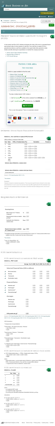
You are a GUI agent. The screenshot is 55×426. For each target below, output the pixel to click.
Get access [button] (28, 106)
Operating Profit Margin (18, 86)
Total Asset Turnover (18, 90)
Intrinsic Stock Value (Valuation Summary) (17, 52)
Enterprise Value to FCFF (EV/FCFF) (19, 83)
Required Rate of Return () (13, 54)
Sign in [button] (51, 16)
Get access (43, 16)
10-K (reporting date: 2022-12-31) (18, 318)
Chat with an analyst (47, 13)
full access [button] (17, 98)
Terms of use (29, 422)
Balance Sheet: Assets (16, 74)
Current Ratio (16, 88)
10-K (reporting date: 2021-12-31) (34, 318)
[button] (5, 271)
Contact (52, 422)
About (23, 422)
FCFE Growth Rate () (12, 56)
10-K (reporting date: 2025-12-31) (16, 175)
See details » (8, 178)
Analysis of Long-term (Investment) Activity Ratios (22, 78)
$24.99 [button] (51, 25)
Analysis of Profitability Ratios (17, 76)
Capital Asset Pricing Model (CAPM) (19, 85)
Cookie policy (45, 422)
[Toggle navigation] (3, 2)
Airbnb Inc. (13, 20)
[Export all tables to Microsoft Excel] (52, 36)
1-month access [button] (18, 101)
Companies (6, 20)
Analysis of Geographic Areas (17, 79)
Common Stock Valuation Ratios (18, 81)
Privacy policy (37, 422)
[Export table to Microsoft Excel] (49, 138)
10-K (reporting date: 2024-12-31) (32, 316)
